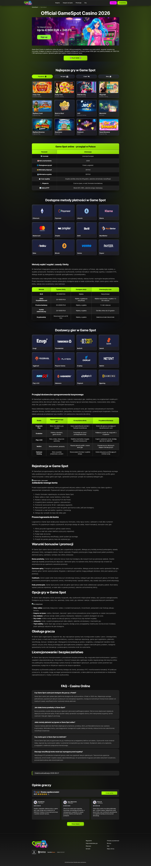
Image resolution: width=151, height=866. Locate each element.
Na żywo (63, 76)
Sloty (107, 76)
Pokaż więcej (75, 824)
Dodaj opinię (109, 793)
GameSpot (35, 7)
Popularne (41, 76)
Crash (85, 76)
